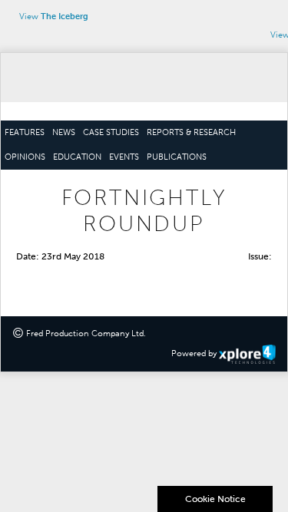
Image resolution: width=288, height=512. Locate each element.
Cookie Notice (215, 499)
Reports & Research (191, 132)
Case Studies (111, 132)
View (53, 16)
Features (25, 132)
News (63, 132)
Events (124, 157)
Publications (177, 157)
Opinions (25, 157)
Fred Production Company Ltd (85, 334)
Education (77, 157)
